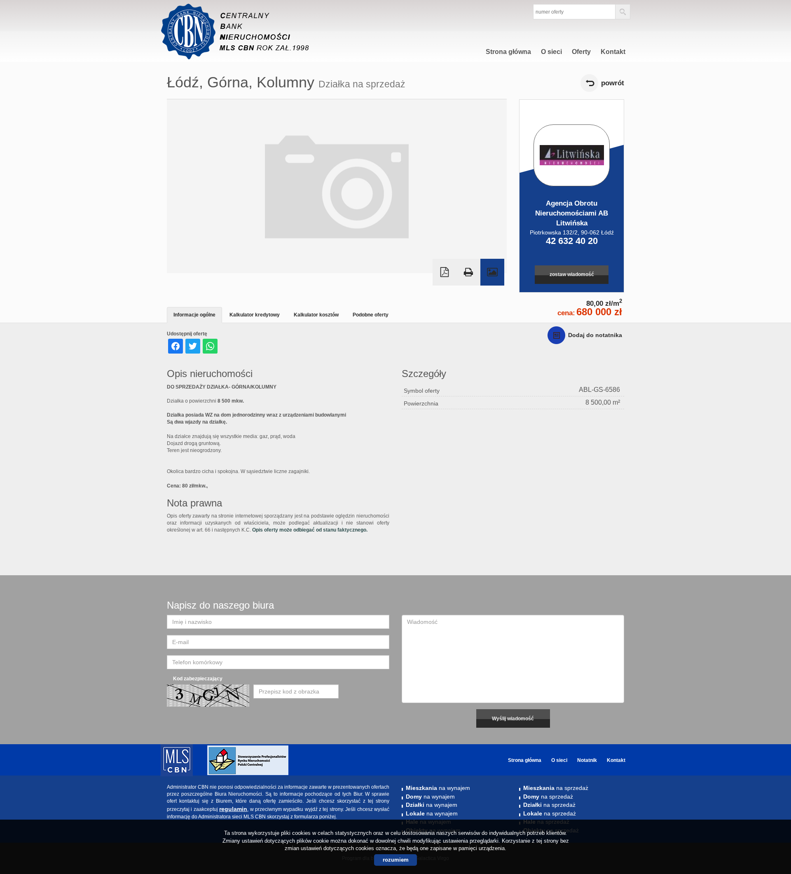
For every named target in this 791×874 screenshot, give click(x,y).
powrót (612, 83)
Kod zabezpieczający (197, 679)
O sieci (551, 51)
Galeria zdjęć (492, 272)
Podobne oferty (370, 315)
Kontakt (613, 51)
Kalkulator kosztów (316, 315)
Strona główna (508, 51)
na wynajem (438, 788)
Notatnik (587, 760)
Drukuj (468, 272)
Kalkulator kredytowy (254, 315)
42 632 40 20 (572, 241)
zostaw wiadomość (572, 274)
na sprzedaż (555, 788)
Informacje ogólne (194, 315)
